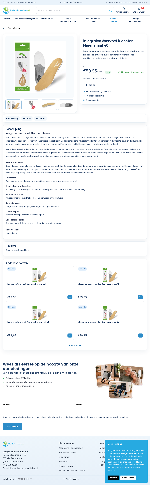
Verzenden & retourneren (72, 470)
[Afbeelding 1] (13, 104)
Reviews (27, 118)
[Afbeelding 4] (66, 104)
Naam (6, 404)
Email (79, 404)
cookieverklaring (135, 462)
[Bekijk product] (69, 297)
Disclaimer (64, 456)
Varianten (40, 118)
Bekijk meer (75, 345)
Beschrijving (12, 118)
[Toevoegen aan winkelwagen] (140, 297)
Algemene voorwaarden (71, 447)
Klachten (63, 461)
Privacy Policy (66, 465)
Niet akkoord (128, 477)
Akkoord (113, 477)
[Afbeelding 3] (49, 104)
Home (4, 28)
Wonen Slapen (14, 28)
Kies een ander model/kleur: (94, 79)
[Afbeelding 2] (31, 104)
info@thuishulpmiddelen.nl (24, 468)
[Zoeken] (110, 10)
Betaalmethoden (67, 452)
